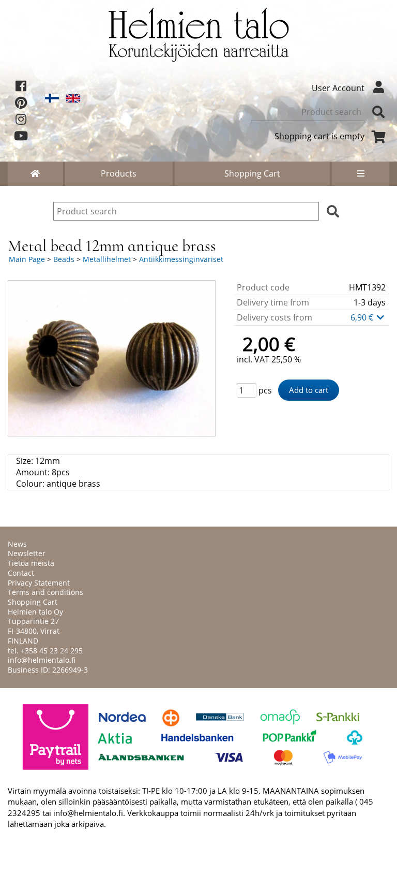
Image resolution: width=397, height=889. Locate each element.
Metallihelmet (107, 259)
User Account (338, 88)
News (17, 544)
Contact (21, 573)
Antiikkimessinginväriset (181, 259)
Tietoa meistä (31, 563)
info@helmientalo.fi (41, 660)
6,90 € (362, 317)
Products (118, 173)
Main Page (27, 259)
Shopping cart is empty (319, 136)
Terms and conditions (45, 592)
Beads (63, 259)
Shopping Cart (252, 173)
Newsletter (26, 553)
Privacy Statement (39, 583)
